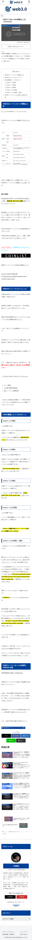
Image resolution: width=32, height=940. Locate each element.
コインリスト (6, 247)
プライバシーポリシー (8, 932)
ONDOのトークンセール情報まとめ (14, 75)
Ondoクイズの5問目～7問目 (14, 92)
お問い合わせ (23, 934)
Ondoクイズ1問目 (11, 82)
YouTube (22, 896)
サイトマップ (23, 932)
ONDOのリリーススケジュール (13, 77)
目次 (13, 71)
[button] (21, 740)
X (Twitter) (10, 896)
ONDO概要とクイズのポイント (13, 80)
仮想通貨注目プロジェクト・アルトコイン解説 (14, 727)
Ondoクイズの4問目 (11, 90)
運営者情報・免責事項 (8, 934)
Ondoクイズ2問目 (11, 85)
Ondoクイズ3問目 (11, 87)
